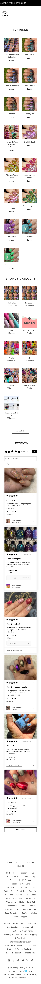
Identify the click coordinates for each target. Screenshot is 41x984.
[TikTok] (13, 960)
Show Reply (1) (12, 578)
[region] (20, 3)
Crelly (25, 876)
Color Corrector (11, 913)
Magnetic (25, 887)
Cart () (20, 866)
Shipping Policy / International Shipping (20, 934)
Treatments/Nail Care (20, 884)
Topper (13, 880)
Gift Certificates (27, 931)
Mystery (8, 909)
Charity (24, 913)
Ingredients (32, 923)
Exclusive (33, 891)
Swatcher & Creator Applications (20, 949)
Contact (30, 862)
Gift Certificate (12, 876)
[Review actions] (33, 495)
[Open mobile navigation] (37, 14)
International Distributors (20, 942)
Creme (32, 906)
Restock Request (13, 953)
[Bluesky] (22, 960)
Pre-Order (21, 891)
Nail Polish (9, 873)
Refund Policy (20, 938)
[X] (27, 960)
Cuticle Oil (8, 891)
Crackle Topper (20, 917)
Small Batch (31, 895)
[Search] (27, 14)
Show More (10, 508)
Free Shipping (12, 927)
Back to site (30, 953)
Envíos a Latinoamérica (14, 945)
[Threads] (18, 960)
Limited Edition (10, 887)
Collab (34, 913)
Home (9, 862)
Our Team (32, 945)
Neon (34, 887)
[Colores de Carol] (5, 14)
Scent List (11, 931)
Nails (21, 902)
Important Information (13, 923)
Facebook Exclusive (14, 898)
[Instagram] (9, 960)
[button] (27, 451)
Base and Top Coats (13, 895)
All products (20, 431)
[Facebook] (31, 960)
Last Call (31, 902)
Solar (23, 906)
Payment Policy (28, 927)
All (17, 909)
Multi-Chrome (25, 880)
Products (20, 862)
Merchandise (11, 906)
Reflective (30, 898)
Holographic (23, 873)
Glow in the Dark (29, 909)
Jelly (33, 876)
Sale (34, 873)
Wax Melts (11, 902)
